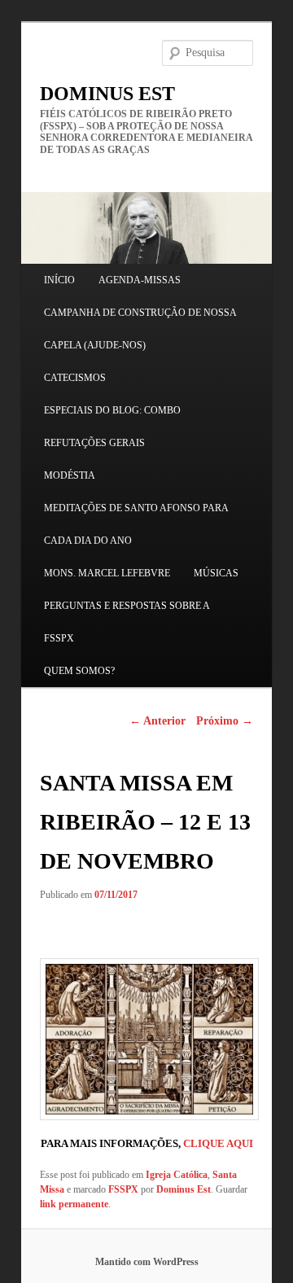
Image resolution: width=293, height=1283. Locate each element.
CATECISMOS (75, 377)
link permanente (74, 1204)
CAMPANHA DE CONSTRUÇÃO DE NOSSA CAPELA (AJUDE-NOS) (140, 329)
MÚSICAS (216, 573)
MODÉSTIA (69, 475)
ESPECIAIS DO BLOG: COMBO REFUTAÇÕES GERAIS (112, 427)
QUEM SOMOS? (79, 671)
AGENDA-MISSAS (139, 280)
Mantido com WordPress (147, 1262)
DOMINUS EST (107, 93)
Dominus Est (183, 1189)
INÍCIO (59, 280)
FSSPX (123, 1189)
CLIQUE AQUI (218, 1143)
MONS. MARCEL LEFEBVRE (107, 573)
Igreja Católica (177, 1174)
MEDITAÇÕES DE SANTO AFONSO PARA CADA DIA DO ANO (136, 524)
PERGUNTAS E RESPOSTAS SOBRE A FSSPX (126, 622)
